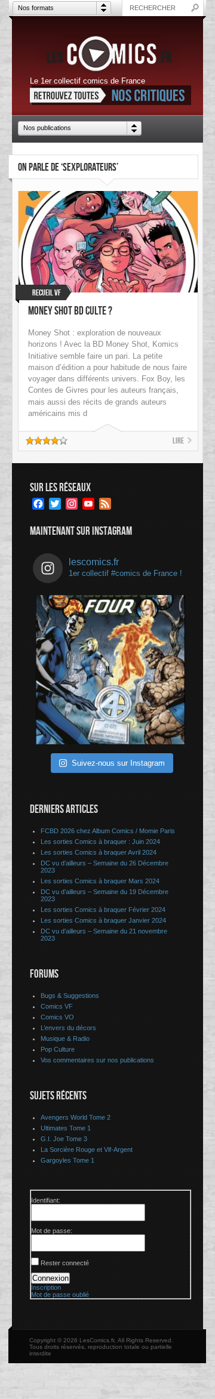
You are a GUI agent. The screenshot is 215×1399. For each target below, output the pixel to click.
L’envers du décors (68, 1027)
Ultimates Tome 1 (66, 1128)
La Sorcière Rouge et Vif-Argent (87, 1149)
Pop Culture (58, 1049)
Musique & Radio (65, 1038)
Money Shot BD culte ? (70, 311)
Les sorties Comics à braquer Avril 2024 (98, 852)
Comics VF (57, 1006)
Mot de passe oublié (60, 1294)
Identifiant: (45, 1200)
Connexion (50, 1278)
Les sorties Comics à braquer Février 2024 (103, 909)
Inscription (46, 1287)
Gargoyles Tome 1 (67, 1160)
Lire (178, 441)
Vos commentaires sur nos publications (97, 1060)
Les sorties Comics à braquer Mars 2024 (100, 881)
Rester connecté (65, 1263)
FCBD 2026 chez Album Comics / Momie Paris (108, 830)
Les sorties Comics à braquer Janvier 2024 (103, 920)
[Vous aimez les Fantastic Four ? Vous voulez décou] (110, 669)
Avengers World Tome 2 (75, 1117)
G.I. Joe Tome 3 (64, 1138)
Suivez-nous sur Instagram (118, 763)
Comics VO (57, 1017)
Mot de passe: (51, 1230)
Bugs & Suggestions (70, 995)
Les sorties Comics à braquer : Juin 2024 (100, 841)
